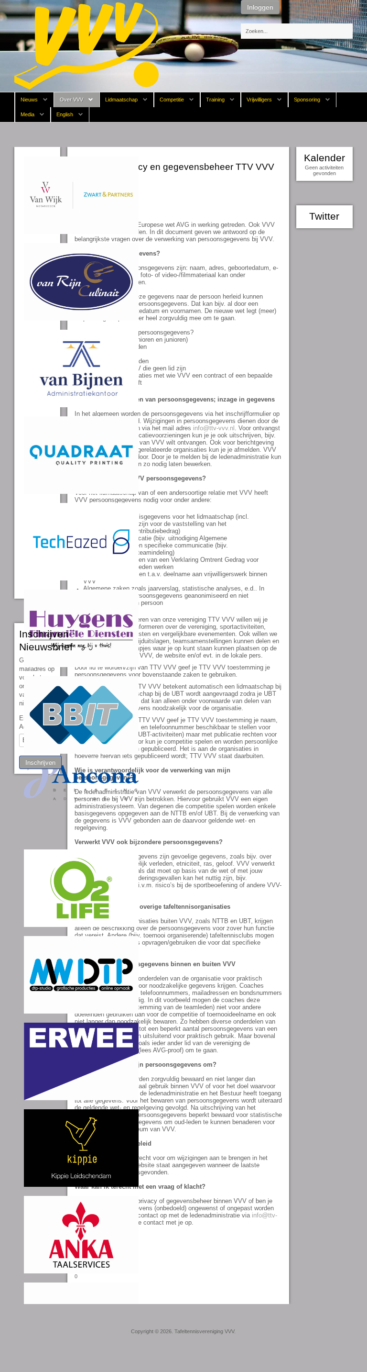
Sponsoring (307, 99)
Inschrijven (40, 762)
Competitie (172, 99)
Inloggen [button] (260, 7)
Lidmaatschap (121, 99)
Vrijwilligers (259, 99)
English (64, 114)
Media (27, 114)
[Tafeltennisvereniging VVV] (86, 45)
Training (215, 99)
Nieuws (29, 99)
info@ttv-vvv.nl (214, 428)
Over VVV (71, 99)
